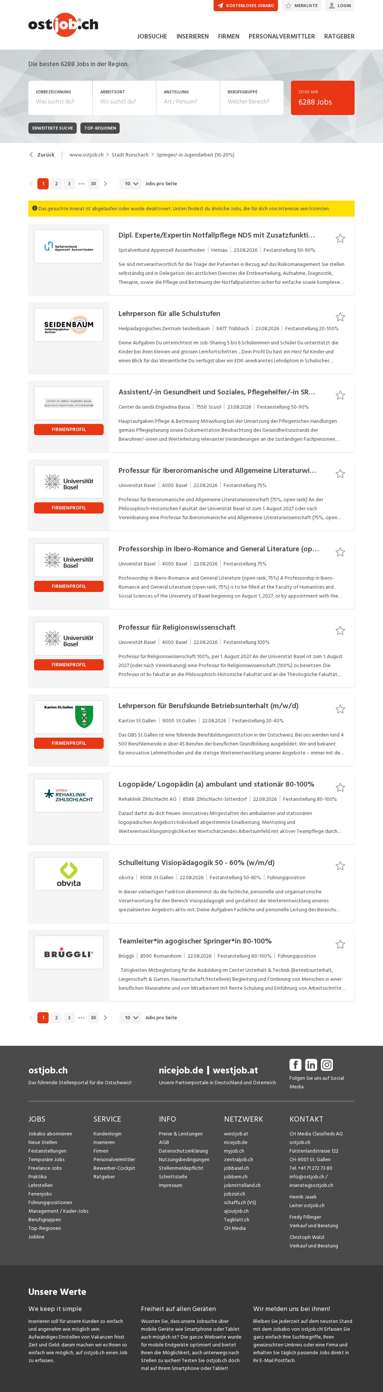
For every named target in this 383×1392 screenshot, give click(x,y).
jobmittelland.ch (242, 1185)
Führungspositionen (50, 1202)
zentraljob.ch (238, 1159)
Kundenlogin (108, 1133)
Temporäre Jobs (46, 1159)
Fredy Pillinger (305, 1217)
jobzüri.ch (234, 1194)
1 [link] (43, 184)
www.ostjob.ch (87, 155)
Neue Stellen (42, 1142)
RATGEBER (339, 36)
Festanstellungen (47, 1151)
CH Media (235, 1228)
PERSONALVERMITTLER (282, 36)
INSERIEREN (193, 36)
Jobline (36, 1237)
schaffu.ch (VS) (240, 1202)
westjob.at (235, 1070)
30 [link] (93, 184)
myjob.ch (234, 1151)
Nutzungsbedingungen (184, 1159)
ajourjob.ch (236, 1211)
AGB (164, 1142)
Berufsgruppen (44, 1219)
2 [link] (56, 184)
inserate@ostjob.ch (311, 1185)
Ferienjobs (40, 1194)
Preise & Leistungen (181, 1133)
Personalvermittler (114, 1159)
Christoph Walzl (306, 1237)
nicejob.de (181, 1070)
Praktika (37, 1176)
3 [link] (69, 184)
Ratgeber (104, 1176)
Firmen (101, 1151)
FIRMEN (228, 36)
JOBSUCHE (152, 36)
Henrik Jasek (303, 1197)
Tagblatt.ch (236, 1219)
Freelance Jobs (45, 1168)
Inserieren (104, 1142)
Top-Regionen (44, 1228)
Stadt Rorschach (130, 155)
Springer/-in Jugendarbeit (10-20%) (196, 155)
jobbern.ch (236, 1176)
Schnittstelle (173, 1176)
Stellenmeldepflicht (181, 1168)
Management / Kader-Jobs (58, 1211)
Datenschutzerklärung (183, 1151)
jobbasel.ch (236, 1168)
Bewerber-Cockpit (114, 1168)
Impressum (170, 1185)
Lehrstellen (40, 1185)
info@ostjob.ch (306, 1176)
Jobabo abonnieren (50, 1133)
